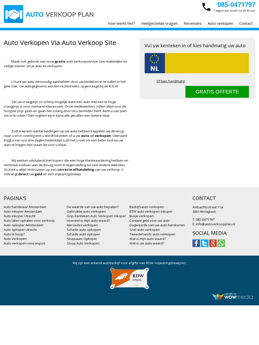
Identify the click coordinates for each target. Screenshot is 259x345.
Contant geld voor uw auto (150, 220)
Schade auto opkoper (83, 234)
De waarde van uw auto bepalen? (93, 207)
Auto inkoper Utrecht (19, 216)
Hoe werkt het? (121, 23)
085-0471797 (236, 4)
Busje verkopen (142, 216)
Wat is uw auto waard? (147, 243)
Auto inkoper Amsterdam (23, 211)
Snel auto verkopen (145, 229)
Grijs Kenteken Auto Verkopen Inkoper (96, 216)
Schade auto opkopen (84, 229)
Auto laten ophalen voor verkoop (29, 220)
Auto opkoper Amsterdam (23, 225)
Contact (246, 23)
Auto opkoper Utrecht (20, 229)
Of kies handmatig (171, 81)
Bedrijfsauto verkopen (147, 207)
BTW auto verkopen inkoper (151, 211)
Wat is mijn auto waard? (148, 238)
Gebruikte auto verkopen (86, 211)
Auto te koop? (14, 234)
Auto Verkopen (15, 238)
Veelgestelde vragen (159, 23)
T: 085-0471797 (203, 219)
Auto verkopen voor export (24, 243)
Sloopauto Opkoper (82, 238)
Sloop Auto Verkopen (83, 243)
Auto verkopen (220, 23)
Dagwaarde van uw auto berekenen (157, 225)
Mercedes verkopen (82, 225)
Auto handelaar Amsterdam (25, 207)
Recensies (193, 23)
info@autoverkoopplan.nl (215, 224)
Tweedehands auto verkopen (152, 234)
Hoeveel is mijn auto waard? (88, 220)
